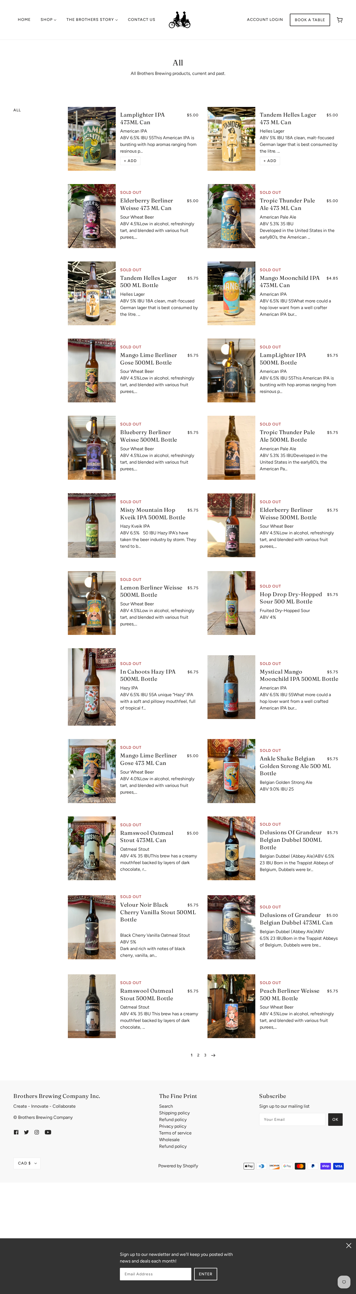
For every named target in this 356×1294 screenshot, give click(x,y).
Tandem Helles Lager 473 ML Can (288, 118)
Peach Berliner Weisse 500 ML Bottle (290, 994)
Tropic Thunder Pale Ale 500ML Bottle (287, 436)
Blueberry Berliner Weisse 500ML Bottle (148, 436)
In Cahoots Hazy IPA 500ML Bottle (148, 675)
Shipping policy (174, 1113)
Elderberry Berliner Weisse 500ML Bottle (288, 513)
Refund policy (173, 1119)
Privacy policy (172, 1126)
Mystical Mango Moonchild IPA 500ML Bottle (299, 675)
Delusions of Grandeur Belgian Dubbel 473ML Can (296, 918)
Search (166, 1106)
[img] (16, 1132)
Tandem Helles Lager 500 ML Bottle (148, 281)
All (17, 110)
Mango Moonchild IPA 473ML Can (290, 281)
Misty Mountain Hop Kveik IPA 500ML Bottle (152, 513)
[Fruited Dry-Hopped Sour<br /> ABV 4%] (231, 603)
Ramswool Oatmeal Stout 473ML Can (146, 836)
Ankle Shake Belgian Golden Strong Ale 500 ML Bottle (295, 766)
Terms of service (175, 1133)
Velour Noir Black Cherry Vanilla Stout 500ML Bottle (158, 912)
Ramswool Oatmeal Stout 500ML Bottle (146, 994)
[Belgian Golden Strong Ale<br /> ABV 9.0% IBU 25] (231, 771)
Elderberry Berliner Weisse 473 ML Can (146, 204)
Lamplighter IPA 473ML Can (142, 118)
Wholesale (169, 1139)
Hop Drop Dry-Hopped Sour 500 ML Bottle (291, 598)
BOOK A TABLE (310, 20)
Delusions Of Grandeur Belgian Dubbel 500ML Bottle (291, 839)
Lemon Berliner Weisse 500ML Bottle (151, 591)
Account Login (265, 19)
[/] (180, 19)
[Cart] (340, 20)
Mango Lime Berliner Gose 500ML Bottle (148, 358)
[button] (130, 161)
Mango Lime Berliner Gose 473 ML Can (148, 759)
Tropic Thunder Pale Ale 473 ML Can (287, 204)
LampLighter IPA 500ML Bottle (283, 358)
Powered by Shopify (178, 1165)
